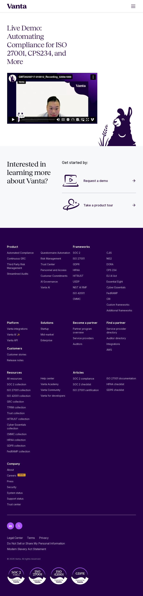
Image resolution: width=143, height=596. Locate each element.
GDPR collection (16, 445)
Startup (45, 328)
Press (10, 481)
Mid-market (47, 334)
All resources (14, 378)
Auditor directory (116, 338)
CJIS (109, 252)
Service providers (83, 338)
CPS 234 (111, 270)
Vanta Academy (50, 384)
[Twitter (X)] (18, 525)
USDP (76, 281)
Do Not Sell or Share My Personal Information (36, 543)
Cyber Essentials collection (16, 426)
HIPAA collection (16, 439)
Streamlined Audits (17, 273)
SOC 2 (76, 252)
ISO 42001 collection (19, 395)
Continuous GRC (16, 258)
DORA (110, 264)
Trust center (14, 504)
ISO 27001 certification (86, 390)
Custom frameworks (118, 304)
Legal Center (15, 538)
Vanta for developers (53, 395)
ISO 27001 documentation (121, 378)
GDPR (76, 264)
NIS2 (109, 258)
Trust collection (16, 413)
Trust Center (48, 264)
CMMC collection (17, 434)
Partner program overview (82, 330)
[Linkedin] (10, 525)
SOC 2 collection (16, 384)
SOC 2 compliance (83, 378)
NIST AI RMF (80, 287)
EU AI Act (112, 275)
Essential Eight (115, 281)
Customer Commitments (54, 275)
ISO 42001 (79, 293)
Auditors (77, 343)
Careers (11, 475)
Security (11, 487)
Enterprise (46, 340)
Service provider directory (116, 330)
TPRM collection (16, 407)
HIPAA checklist (115, 384)
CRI (108, 298)
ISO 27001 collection (19, 390)
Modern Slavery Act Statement (26, 549)
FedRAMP (112, 293)
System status (15, 492)
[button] (132, 6)
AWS (109, 349)
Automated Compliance (20, 252)
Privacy (44, 538)
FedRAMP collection (18, 451)
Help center (47, 378)
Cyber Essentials (116, 287)
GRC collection (15, 401)
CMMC (77, 298)
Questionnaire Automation (55, 252)
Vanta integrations (17, 328)
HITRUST (78, 275)
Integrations (113, 343)
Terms (31, 538)
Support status (15, 498)
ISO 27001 (79, 258)
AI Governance (49, 281)
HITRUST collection (18, 418)
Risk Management (51, 258)
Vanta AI (45, 287)
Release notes (15, 360)
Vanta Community (50, 389)
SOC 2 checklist (82, 384)
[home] (17, 6)
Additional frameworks (119, 310)
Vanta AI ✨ (13, 334)
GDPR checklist (115, 389)
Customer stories (16, 354)
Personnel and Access (53, 270)
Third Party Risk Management (16, 266)
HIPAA (76, 270)
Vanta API (12, 340)
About (10, 469)
